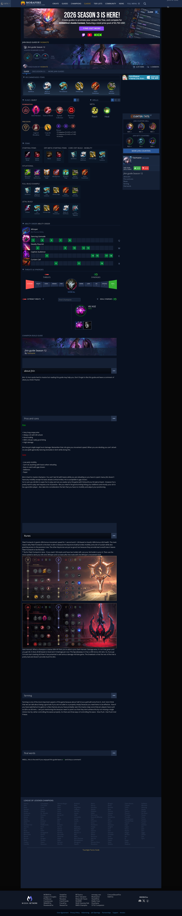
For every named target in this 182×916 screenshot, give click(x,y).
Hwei (59, 805)
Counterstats (48, 901)
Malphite (77, 827)
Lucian (76, 821)
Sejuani (110, 813)
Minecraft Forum (81, 899)
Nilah (93, 813)
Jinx (58, 823)
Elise (42, 819)
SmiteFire (63, 895)
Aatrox (26, 804)
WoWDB (79, 901)
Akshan (26, 809)
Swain (110, 840)
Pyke (92, 829)
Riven (110, 805)
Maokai (76, 831)
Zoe (142, 836)
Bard (25, 831)
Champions (76, 3)
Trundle (127, 817)
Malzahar (77, 829)
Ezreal (43, 823)
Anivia (26, 817)
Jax (58, 817)
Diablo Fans (95, 901)
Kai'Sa (59, 827)
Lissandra (77, 817)
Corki (42, 807)
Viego (127, 840)
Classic (87, 3)
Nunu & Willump (96, 817)
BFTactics (79, 895)
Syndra (110, 844)
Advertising (85, 913)
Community (110, 3)
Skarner (110, 833)
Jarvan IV (60, 815)
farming (126, 184)
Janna (59, 813)
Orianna (94, 821)
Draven (43, 815)
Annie (26, 819)
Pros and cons (128, 179)
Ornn (92, 823)
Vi (125, 838)
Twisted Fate (129, 821)
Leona (76, 813)
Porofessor (47, 899)
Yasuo (143, 815)
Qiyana (93, 831)
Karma (59, 831)
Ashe (25, 823)
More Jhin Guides (56, 71)
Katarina (60, 836)
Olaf (92, 819)
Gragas (43, 838)
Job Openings (95, 913)
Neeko (93, 809)
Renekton (94, 844)
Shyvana (111, 825)
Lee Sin (76, 811)
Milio (76, 836)
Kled (75, 805)
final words (127, 186)
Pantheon (94, 825)
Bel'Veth (26, 833)
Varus (127, 829)
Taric (126, 809)
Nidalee (93, 811)
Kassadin (60, 834)
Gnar (42, 836)
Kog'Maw (77, 807)
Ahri (25, 805)
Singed (110, 827)
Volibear (144, 804)
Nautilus (94, 807)
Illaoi (59, 807)
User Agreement (62, 913)
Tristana (127, 815)
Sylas (109, 842)
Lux (75, 825)
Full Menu (132, 3)
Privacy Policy (75, 913)
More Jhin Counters (141, 151)
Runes (126, 181)
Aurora (26, 827)
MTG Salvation (81, 897)
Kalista (59, 829)
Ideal (90, 308)
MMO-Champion (81, 905)
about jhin (127, 177)
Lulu (75, 823)
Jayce (59, 819)
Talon (127, 807)
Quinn (93, 833)
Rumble (110, 807)
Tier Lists (98, 3)
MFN (6, 3)
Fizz (42, 829)
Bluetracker (95, 897)
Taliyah (127, 805)
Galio (42, 831)
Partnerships (106, 913)
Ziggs (143, 833)
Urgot (127, 827)
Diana (43, 811)
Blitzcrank (27, 834)
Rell (92, 840)
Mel (75, 834)
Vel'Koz (127, 834)
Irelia (59, 809)
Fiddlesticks (45, 825)
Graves (43, 840)
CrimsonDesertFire (114, 895)
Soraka (110, 838)
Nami (93, 804)
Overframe (95, 903)
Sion (109, 829)
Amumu (26, 815)
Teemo (127, 811)
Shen (109, 823)
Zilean (143, 834)
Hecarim (44, 844)
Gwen (43, 842)
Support (115, 913)
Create (55, 3)
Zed (142, 829)
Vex (126, 836)
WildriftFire (47, 903)
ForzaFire (63, 903)
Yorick (143, 819)
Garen (43, 834)
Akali (25, 807)
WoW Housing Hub (82, 903)
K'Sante (60, 825)
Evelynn (43, 821)
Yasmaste (44, 42)
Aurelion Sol (28, 825)
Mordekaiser (78, 840)
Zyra (142, 838)
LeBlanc (77, 809)
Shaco (110, 821)
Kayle (59, 838)
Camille (26, 844)
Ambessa (27, 813)
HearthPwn (95, 899)
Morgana (77, 842)
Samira (110, 811)
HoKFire (110, 897)
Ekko (42, 817)
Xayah (143, 809)
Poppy (93, 827)
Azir (25, 829)
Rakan (93, 834)
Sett (109, 819)
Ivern (59, 811)
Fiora (42, 827)
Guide (26, 71)
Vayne (127, 831)
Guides (65, 3)
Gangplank (44, 833)
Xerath (143, 811)
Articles (122, 913)
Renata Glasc (95, 842)
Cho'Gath (44, 805)
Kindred (76, 804)
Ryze (109, 809)
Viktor (127, 842)
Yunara (143, 821)
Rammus (94, 836)
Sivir (109, 831)
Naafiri (76, 844)
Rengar (110, 804)
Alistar (26, 811)
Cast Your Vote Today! (128, 168)
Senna (110, 815)
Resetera (63, 899)
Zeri (142, 831)
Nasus (93, 805)
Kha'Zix (59, 844)
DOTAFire (63, 897)
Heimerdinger (62, 804)
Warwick (144, 805)
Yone (143, 817)
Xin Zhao (144, 813)
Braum (26, 838)
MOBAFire (47, 895)
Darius (43, 809)
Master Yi (77, 833)
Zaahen (144, 825)
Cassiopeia (44, 804)
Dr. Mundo (44, 813)
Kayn (59, 840)
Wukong (144, 807)
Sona (109, 836)
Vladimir (127, 844)
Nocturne (94, 815)
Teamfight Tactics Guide (91, 850)
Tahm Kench (129, 804)
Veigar (127, 833)
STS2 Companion (97, 905)
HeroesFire (63, 905)
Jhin (58, 821)
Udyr (126, 825)
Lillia (75, 815)
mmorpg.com (96, 895)
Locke (76, 819)
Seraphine (111, 817)
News (121, 3)
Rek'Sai (93, 838)
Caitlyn (26, 842)
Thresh (127, 813)
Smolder (111, 834)
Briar (25, 840)
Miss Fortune (78, 838)
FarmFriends (64, 901)
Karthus (60, 833)
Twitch (127, 823)
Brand (26, 836)
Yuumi (143, 823)
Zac (142, 827)
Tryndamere (129, 819)
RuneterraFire (48, 905)
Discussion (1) (38, 71)
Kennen (60, 842)
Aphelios (27, 821)
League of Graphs (50, 897)
